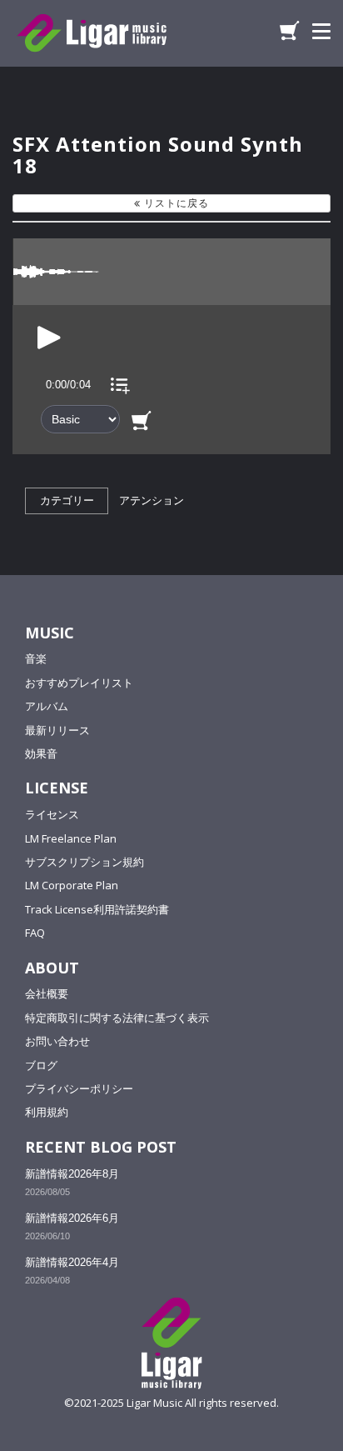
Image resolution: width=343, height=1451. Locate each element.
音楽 (36, 658)
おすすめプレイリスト (79, 682)
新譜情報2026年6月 (72, 1218)
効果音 (41, 753)
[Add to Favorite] (120, 384)
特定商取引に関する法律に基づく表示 (117, 1017)
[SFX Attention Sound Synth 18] (49, 336)
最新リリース (57, 730)
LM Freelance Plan (71, 838)
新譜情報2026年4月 (72, 1262)
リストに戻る (175, 203)
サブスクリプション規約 (84, 861)
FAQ (35, 932)
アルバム (46, 705)
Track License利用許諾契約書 (97, 909)
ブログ (41, 1065)
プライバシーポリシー (79, 1088)
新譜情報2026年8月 (72, 1174)
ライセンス (52, 814)
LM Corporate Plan (71, 885)
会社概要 (46, 993)
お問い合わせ (57, 1040)
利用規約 (46, 1111)
